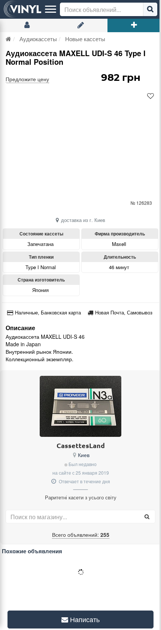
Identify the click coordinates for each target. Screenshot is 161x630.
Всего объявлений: (80, 534)
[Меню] (50, 9)
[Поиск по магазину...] (147, 516)
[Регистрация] (80, 25)
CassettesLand (81, 445)
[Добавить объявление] (134, 25)
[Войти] (27, 25)
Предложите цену (27, 79)
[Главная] (8, 39)
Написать (81, 619)
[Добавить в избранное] (150, 96)
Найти (150, 9)
